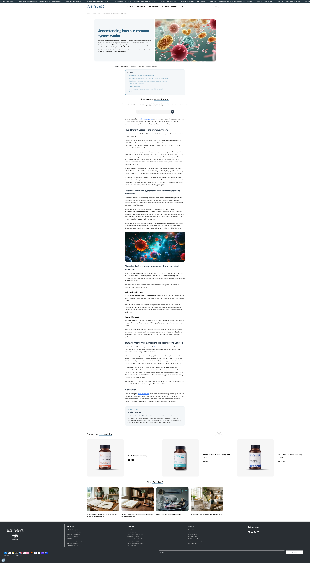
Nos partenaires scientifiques (135, 534)
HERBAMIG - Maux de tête (74, 532)
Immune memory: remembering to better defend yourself (146, 89)
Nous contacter (192, 529)
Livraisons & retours (193, 534)
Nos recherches (131, 532)
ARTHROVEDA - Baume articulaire (76, 541)
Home (88, 13)
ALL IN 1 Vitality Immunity (137, 456)
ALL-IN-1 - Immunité (72, 543)
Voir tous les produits (72, 545)
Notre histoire (130, 529)
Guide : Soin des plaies (133, 541)
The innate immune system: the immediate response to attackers (148, 78)
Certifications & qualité (133, 536)
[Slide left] (217, 434)
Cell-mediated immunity (137, 84)
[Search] (216, 6)
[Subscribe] (172, 112)
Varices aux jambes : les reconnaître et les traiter (169, 514)
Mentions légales (192, 536)
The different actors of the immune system (142, 75)
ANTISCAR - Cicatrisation (73, 534)
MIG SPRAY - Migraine (72, 529)
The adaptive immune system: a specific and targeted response (148, 81)
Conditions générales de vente (196, 539)
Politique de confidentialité (195, 541)
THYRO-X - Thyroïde (72, 536)
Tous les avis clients (193, 543)
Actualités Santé (131, 545)
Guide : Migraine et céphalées (135, 539)
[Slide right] (221, 434)
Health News (96, 13)
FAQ (189, 532)
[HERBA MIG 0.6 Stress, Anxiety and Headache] (180, 458)
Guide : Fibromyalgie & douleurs (135, 543)
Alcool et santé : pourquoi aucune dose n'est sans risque (206, 514)
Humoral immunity (135, 86)
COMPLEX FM (70, 539)
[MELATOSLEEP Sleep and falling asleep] (255, 458)
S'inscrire (294, 552)
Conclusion (132, 92)
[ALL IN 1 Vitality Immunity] (105, 458)
